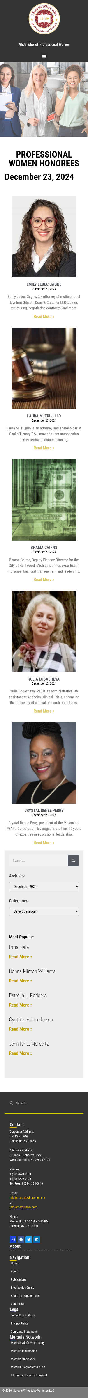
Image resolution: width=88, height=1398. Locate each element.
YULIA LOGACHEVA (44, 679)
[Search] (73, 860)
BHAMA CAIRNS (44, 547)
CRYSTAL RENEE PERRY (44, 810)
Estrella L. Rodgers (27, 995)
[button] (44, 56)
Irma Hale (19, 947)
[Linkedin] (36, 1239)
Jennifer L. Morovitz (29, 1044)
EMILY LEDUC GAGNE (44, 284)
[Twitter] (28, 1239)
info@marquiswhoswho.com (27, 1197)
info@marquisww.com (23, 1207)
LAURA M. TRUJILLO (44, 415)
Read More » (44, 316)
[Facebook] (21, 1239)
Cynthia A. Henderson (31, 1020)
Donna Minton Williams (32, 971)
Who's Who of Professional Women (44, 44)
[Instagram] (13, 1239)
